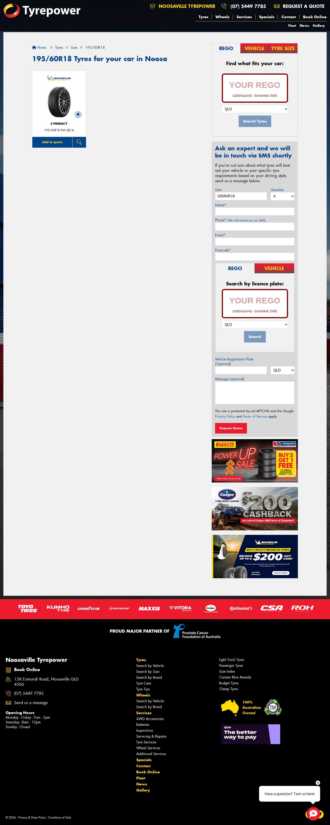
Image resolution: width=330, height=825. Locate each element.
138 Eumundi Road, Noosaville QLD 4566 (46, 682)
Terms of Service (255, 416)
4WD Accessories (150, 718)
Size (218, 189)
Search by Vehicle (150, 665)
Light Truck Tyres (231, 659)
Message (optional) (229, 379)
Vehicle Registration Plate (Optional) (234, 361)
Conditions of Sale (59, 817)
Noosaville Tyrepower (186, 6)
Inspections (144, 730)
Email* (220, 235)
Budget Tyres (228, 683)
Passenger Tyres (231, 665)
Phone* (240, 220)
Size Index (227, 671)
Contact (289, 16)
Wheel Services (148, 748)
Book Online (315, 16)
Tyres (203, 16)
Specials (266, 16)
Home (41, 47)
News (304, 25)
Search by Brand (149, 677)
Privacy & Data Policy (32, 817)
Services (244, 16)
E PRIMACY (59, 124)
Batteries (142, 724)
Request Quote (231, 428)
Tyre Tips (143, 689)
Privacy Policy (225, 416)
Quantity (277, 189)
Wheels (222, 16)
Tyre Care (143, 683)
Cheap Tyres (228, 689)
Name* (221, 205)
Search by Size (147, 671)
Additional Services (151, 754)
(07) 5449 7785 (248, 6)
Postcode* (223, 250)
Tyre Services (146, 742)
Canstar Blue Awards (235, 677)
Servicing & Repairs (151, 736)
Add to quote (52, 142)
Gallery (319, 25)
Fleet (292, 25)
